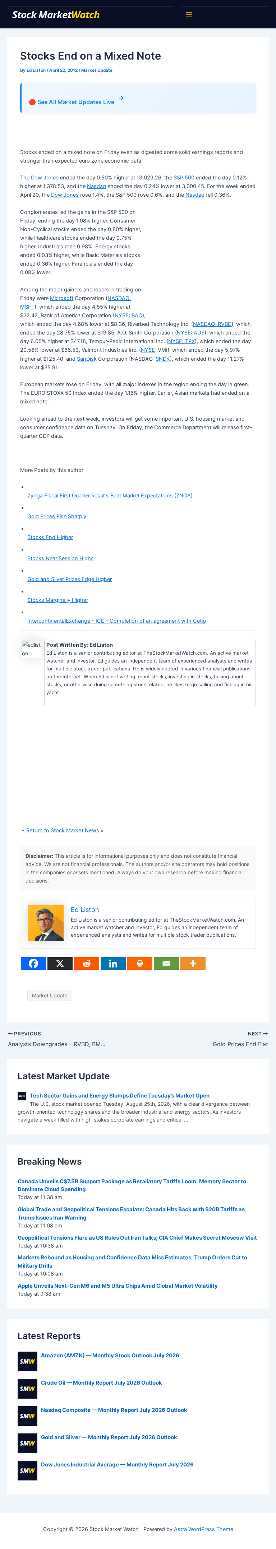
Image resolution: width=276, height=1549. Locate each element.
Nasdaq (96, 186)
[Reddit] (86, 963)
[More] (193, 963)
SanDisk (87, 359)
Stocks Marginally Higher (57, 600)
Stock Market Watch (57, 14)
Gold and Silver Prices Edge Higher (69, 579)
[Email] (166, 963)
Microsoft (61, 298)
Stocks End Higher (50, 537)
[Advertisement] (104, 134)
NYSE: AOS (190, 332)
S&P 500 (184, 177)
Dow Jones (45, 177)
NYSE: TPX (181, 341)
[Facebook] (33, 963)
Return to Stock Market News (62, 830)
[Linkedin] (113, 963)
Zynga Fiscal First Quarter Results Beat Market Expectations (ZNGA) (110, 495)
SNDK (163, 359)
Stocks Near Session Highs (60, 558)
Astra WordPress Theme (203, 1529)
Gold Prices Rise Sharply (56, 516)
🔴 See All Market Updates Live (76, 100)
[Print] (139, 963)
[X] (60, 963)
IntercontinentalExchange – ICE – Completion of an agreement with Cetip (116, 621)
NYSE (148, 350)
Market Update (96, 70)
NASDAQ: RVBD (212, 324)
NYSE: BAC (128, 315)
